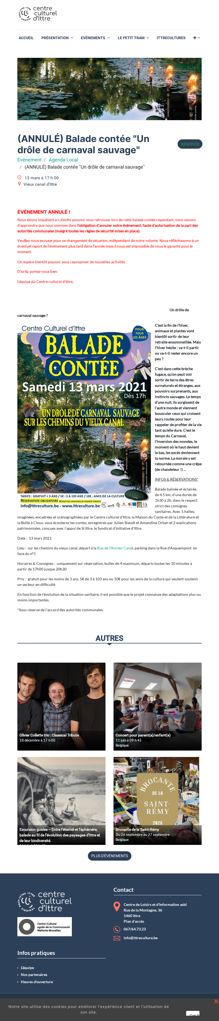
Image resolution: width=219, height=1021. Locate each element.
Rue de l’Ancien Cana (114, 548)
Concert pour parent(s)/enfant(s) (143, 735)
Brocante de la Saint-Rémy (137, 829)
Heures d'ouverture (37, 982)
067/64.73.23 (135, 929)
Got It (194, 1015)
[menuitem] (26, 38)
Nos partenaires (34, 975)
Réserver (190, 144)
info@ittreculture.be (141, 938)
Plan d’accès (134, 921)
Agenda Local (63, 160)
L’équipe (27, 968)
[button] (196, 38)
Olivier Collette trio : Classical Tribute (49, 735)
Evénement (29, 160)
